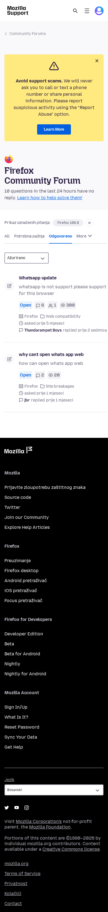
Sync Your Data (20, 737)
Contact (13, 903)
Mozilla (18, 451)
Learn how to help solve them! (49, 197)
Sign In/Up (15, 707)
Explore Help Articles (27, 527)
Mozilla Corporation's (39, 821)
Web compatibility (63, 316)
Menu (87, 10)
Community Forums (27, 33)
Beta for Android (22, 653)
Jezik (9, 779)
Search (75, 10)
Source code (17, 497)
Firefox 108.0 (68, 223)
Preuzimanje (17, 560)
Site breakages (60, 386)
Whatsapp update (37, 278)
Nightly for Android (25, 673)
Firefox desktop (21, 570)
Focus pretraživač (23, 600)
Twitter (12, 507)
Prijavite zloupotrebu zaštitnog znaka (45, 487)
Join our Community (26, 517)
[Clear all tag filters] (89, 223)
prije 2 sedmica (92, 330)
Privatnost (15, 883)
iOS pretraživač (20, 590)
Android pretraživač (25, 580)
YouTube (16, 807)
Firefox (31, 316)
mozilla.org (16, 863)
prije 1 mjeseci (59, 400)
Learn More (54, 129)
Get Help (13, 747)
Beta (9, 643)
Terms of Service (22, 873)
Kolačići (12, 893)
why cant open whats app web (51, 354)
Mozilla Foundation (50, 827)
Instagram (26, 807)
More (81, 236)
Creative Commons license (71, 849)
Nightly (12, 663)
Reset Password (21, 727)
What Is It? (16, 717)
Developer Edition (23, 633)
